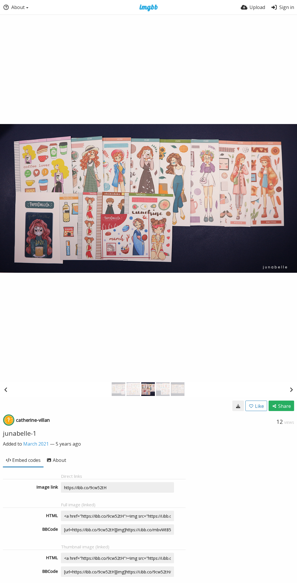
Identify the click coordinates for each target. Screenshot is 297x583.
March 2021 (36, 444)
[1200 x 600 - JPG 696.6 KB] (238, 406)
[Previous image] (6, 389)
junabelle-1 (20, 433)
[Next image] (291, 389)
